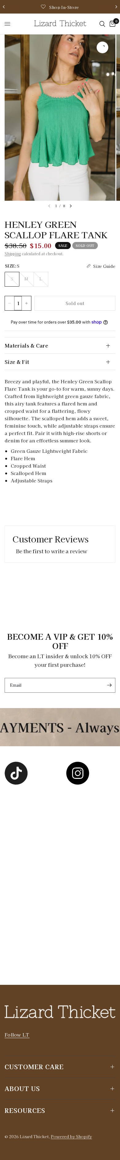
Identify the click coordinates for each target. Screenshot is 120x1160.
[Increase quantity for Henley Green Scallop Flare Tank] (26, 303)
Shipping (13, 253)
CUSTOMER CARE (34, 1066)
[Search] (102, 24)
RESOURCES (25, 1110)
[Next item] (71, 206)
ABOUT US (22, 1088)
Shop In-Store (64, 7)
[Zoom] (102, 47)
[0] (111, 24)
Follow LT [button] (17, 1034)
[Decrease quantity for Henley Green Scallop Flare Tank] (9, 303)
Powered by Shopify (71, 1136)
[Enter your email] (109, 685)
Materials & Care (26, 345)
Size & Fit (17, 361)
